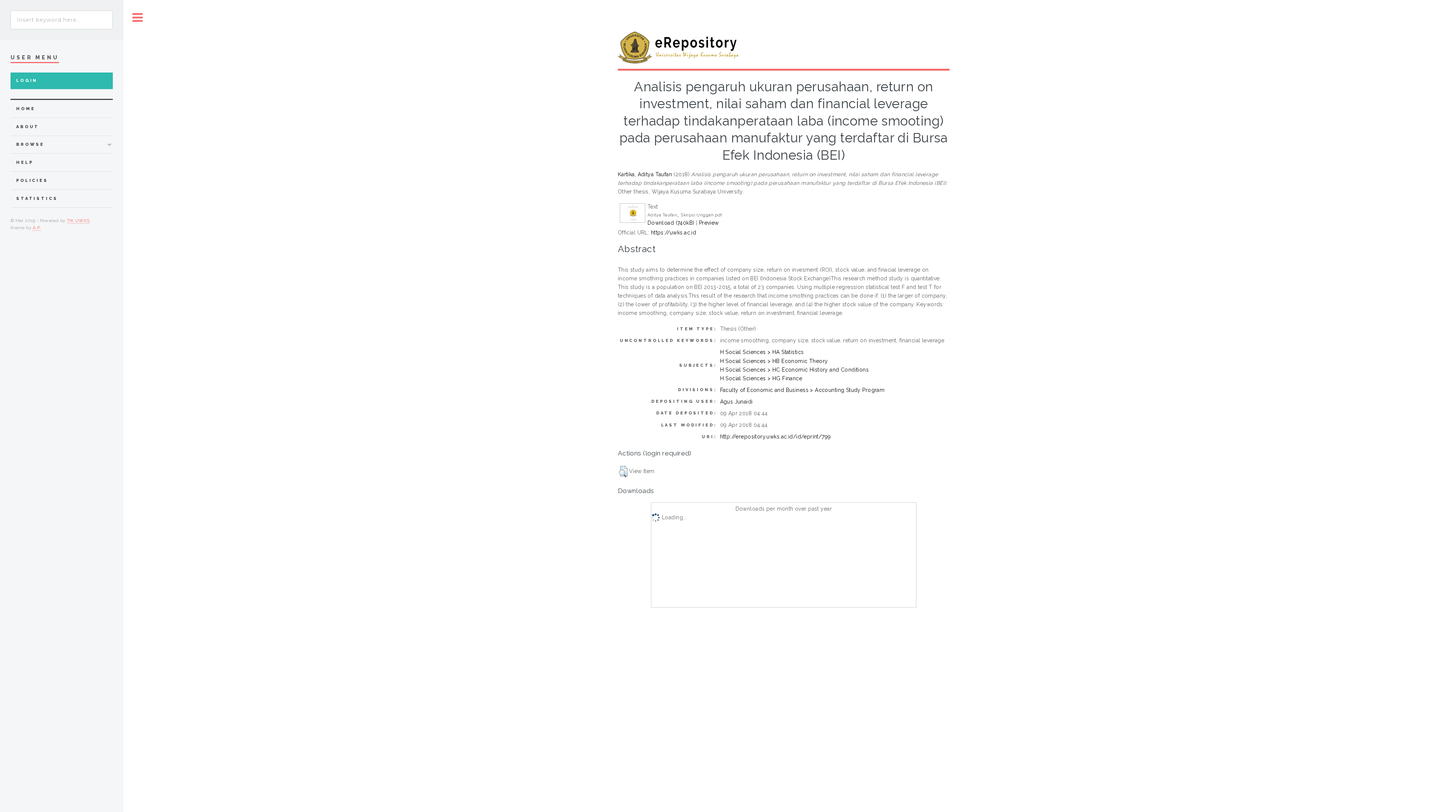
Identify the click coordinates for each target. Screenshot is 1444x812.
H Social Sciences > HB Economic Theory (774, 361)
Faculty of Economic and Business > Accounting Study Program (802, 390)
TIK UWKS (78, 220)
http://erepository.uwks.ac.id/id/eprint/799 (775, 437)
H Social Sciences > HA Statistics (762, 352)
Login (27, 80)
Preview (709, 223)
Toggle (137, 18)
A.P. (37, 227)
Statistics (37, 198)
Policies (32, 180)
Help (24, 162)
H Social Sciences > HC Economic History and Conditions (794, 370)
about (27, 126)
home (25, 108)
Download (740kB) (671, 223)
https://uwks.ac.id (673, 233)
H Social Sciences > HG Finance (761, 378)
